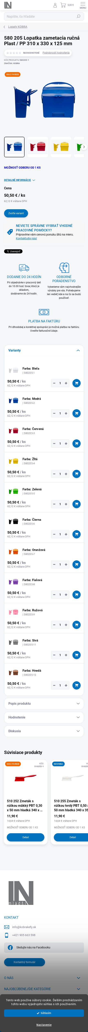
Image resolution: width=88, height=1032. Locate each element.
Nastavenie (44, 1025)
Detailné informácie (17, 180)
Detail (26, 837)
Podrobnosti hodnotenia (56, 52)
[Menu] (83, 5)
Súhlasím (46, 1013)
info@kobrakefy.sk (24, 927)
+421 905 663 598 (23, 935)
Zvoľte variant (16, 213)
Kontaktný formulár (24, 962)
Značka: (12, 63)
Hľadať (78, 16)
